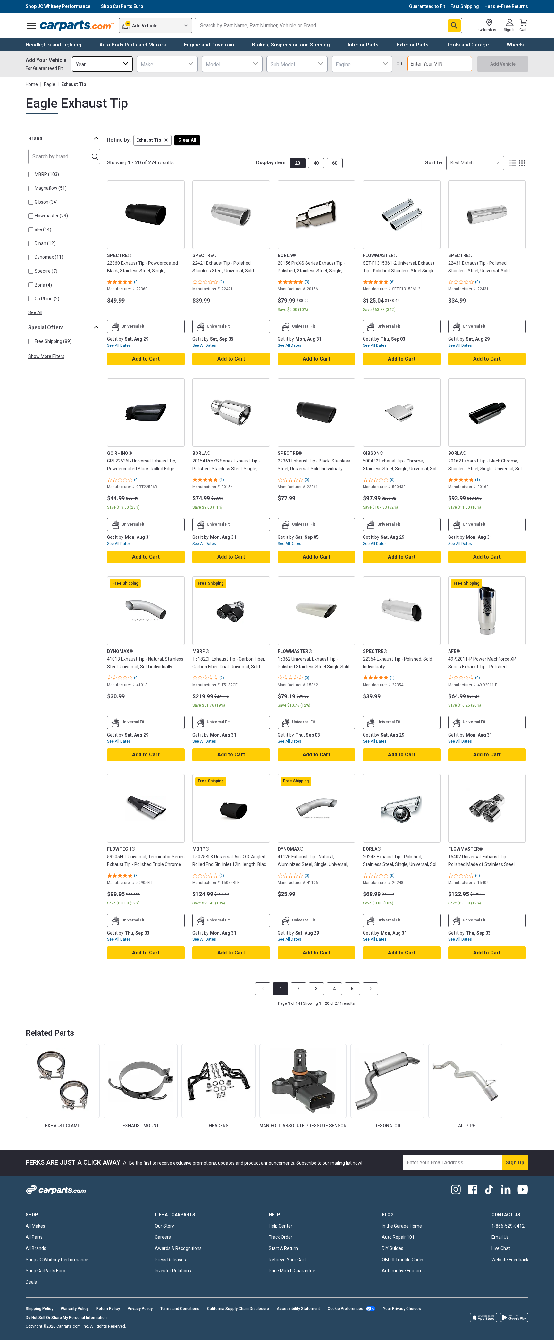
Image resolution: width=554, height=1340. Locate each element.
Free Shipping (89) (53, 341)
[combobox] (102, 64)
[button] (152, 140)
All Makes (35, 1225)
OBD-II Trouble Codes (403, 1259)
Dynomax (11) (49, 257)
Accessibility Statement (298, 1308)
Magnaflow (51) (51, 188)
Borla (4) (43, 284)
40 (316, 163)
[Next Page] (370, 988)
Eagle (49, 84)
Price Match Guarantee (292, 1270)
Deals (31, 1282)
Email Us (500, 1237)
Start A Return (283, 1248)
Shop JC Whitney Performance (57, 1259)
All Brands (36, 1248)
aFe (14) (43, 229)
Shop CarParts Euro (45, 1270)
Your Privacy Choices (402, 1308)
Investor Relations (173, 1270)
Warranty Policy (74, 1308)
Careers (163, 1237)
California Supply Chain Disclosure (238, 1308)
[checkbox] (30, 174)
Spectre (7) (46, 271)
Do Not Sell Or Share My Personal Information (66, 1317)
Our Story (164, 1225)
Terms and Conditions (179, 1308)
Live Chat (500, 1248)
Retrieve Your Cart (287, 1259)
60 (334, 163)
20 (297, 163)
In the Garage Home (402, 1225)
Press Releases (170, 1259)
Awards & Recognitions (178, 1248)
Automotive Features (403, 1270)
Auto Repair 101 (398, 1237)
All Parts (34, 1237)
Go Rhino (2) (47, 298)
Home (32, 84)
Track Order (280, 1237)
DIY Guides (392, 1248)
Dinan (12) (45, 243)
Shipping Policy (39, 1308)
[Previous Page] (262, 988)
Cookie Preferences (345, 1308)
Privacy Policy (140, 1308)
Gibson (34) (46, 201)
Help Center (280, 1225)
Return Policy (108, 1308)
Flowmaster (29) (51, 215)
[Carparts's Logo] (77, 25)
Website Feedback (509, 1259)
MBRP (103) (47, 174)
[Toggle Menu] (31, 25)
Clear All (187, 140)
